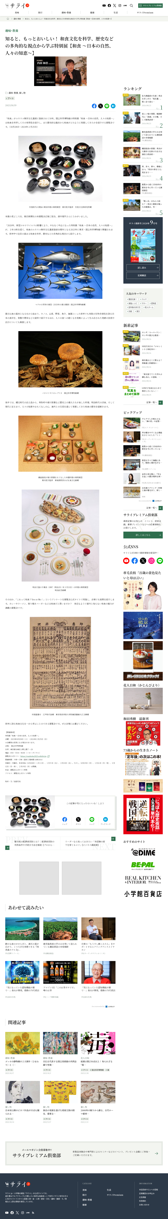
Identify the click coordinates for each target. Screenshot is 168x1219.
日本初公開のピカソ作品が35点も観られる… (22, 1112)
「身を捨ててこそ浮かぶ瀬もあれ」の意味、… (152, 375)
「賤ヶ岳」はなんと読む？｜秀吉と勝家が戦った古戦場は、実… (152, 204)
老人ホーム (149, 307)
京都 (130, 311)
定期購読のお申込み (146, 1193)
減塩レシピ (132, 303)
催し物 (22, 92)
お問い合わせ (144, 1204)
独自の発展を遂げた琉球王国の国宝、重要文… (59, 1112)
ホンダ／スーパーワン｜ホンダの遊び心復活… (152, 334)
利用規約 (142, 1201)
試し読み (142, 267)
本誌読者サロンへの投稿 (148, 1189)
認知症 (153, 303)
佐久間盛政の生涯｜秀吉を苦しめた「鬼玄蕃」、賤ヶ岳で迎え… (152, 98)
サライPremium (115, 1194)
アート (11, 98)
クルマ (144, 299)
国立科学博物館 (98, 1070)
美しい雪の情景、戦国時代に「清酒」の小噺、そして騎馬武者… (152, 116)
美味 (17, 12)
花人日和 (85, 1058)
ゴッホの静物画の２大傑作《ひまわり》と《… (22, 1063)
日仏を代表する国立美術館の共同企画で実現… (60, 1063)
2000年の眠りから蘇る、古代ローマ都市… (97, 1112)
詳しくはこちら (143, 534)
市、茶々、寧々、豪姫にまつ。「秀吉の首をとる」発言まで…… (152, 169)
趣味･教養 (66, 12)
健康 (92, 12)
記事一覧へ (151, 402)
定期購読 (142, 275)
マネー (144, 303)
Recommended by (98, 1006)
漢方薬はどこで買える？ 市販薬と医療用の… (152, 361)
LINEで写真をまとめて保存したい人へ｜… (151, 389)
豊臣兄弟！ (132, 299)
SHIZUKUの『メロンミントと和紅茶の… (152, 347)
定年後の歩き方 (134, 307)
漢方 (138, 311)
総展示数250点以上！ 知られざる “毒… (96, 1063)
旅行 (40, 12)
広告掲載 (142, 1197)
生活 (116, 12)
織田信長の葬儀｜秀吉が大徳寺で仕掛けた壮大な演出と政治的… (152, 151)
